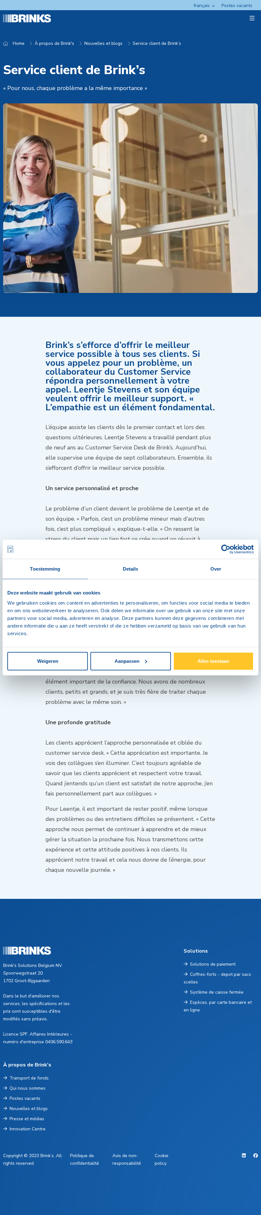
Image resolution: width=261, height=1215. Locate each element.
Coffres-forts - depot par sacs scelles (217, 978)
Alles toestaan (213, 660)
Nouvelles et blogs (103, 43)
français (202, 6)
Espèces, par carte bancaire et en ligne (218, 1006)
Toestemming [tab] (45, 569)
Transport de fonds (29, 1078)
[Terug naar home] (24, 18)
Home (19, 43)
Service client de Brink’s (157, 43)
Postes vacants (237, 6)
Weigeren (47, 660)
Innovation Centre (28, 1129)
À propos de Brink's (54, 43)
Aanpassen (127, 660)
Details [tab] (130, 569)
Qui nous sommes (28, 1088)
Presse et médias (27, 1119)
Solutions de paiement (213, 964)
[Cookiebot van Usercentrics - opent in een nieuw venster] (226, 549)
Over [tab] (215, 569)
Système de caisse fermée (216, 992)
